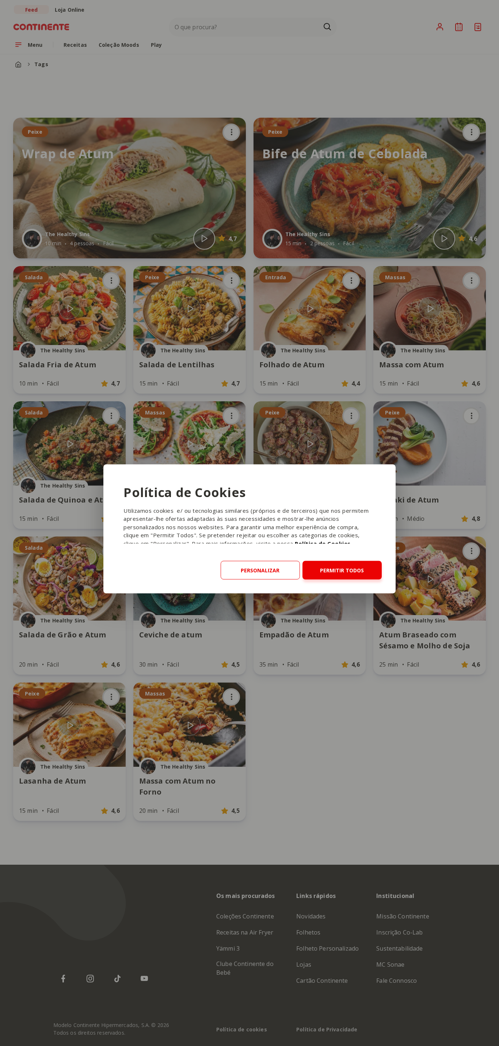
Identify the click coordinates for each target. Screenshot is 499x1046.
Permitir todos (342, 569)
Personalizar (260, 569)
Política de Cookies (323, 543)
